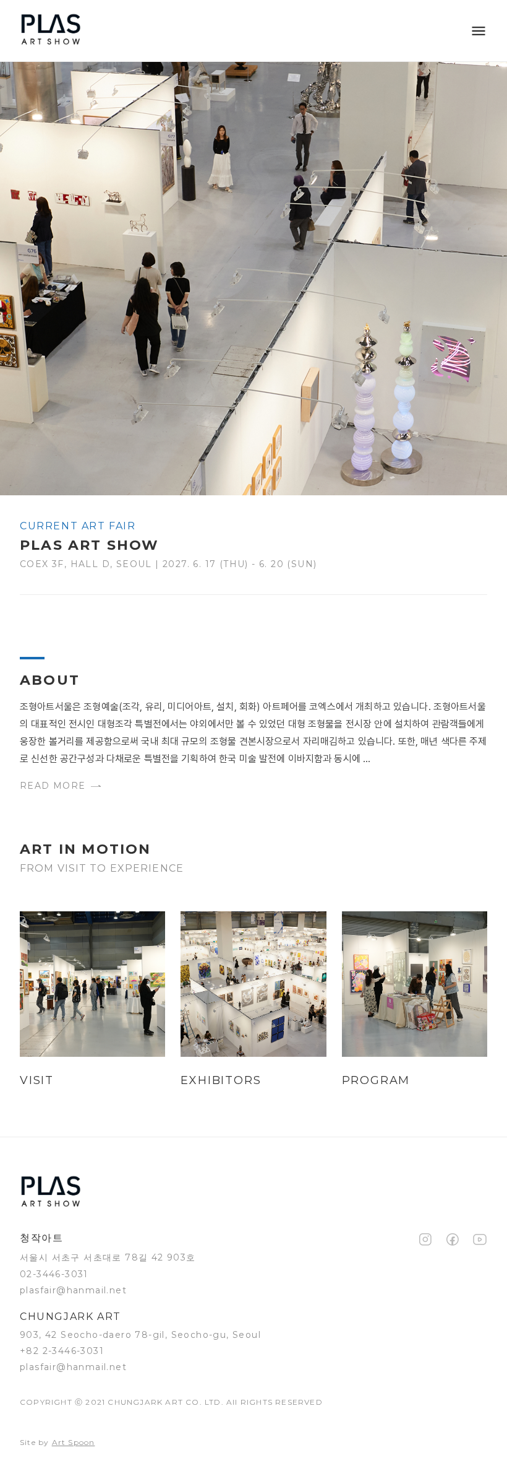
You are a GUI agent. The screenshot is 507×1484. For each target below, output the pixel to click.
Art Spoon (73, 1442)
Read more (53, 785)
